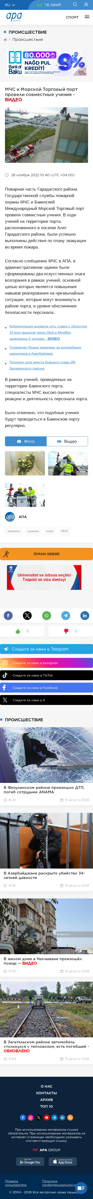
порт (50, 531)
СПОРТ (72, 17)
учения (33, 531)
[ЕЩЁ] (85, 17)
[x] (39, 1118)
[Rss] (70, 1118)
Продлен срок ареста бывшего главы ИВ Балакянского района (42, 365)
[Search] (75, 4)
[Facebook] (23, 1118)
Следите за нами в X (29, 700)
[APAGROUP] (46, 1150)
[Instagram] (31, 1118)
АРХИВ (46, 1100)
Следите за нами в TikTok (33, 675)
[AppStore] (63, 1162)
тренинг (13, 531)
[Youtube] (47, 1118)
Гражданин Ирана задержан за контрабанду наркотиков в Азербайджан (45, 350)
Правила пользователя (16, 1183)
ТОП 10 (46, 1106)
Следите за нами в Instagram (35, 663)
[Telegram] (54, 1118)
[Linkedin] (62, 1118)
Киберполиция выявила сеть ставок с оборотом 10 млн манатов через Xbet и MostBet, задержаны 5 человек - (48, 332)
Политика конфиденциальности (59, 1183)
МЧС (64, 531)
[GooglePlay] (30, 1162)
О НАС (46, 1086)
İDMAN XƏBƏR (47, 554)
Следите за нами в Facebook (35, 688)
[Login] (86, 4)
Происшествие (27, 39)
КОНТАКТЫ (46, 1093)
